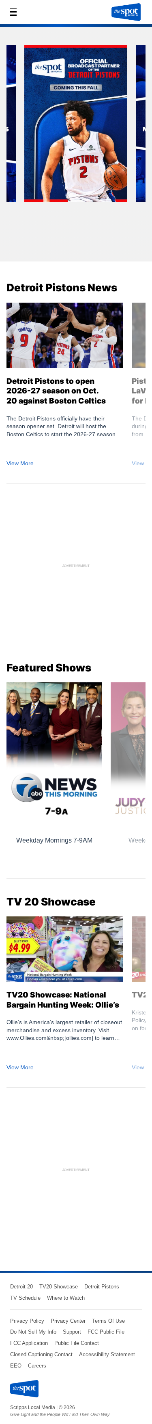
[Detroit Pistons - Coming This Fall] (75, 126)
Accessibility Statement (107, 1354)
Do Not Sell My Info (33, 1332)
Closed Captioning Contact (41, 1354)
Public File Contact (76, 1343)
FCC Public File (106, 1332)
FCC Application (29, 1343)
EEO (15, 1366)
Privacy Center (68, 1321)
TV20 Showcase (58, 1287)
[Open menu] (15, 12)
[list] (76, 147)
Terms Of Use (108, 1321)
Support (72, 1332)
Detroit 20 (21, 1287)
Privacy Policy (27, 1321)
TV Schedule (25, 1298)
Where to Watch (66, 1298)
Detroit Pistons (101, 1287)
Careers (37, 1366)
